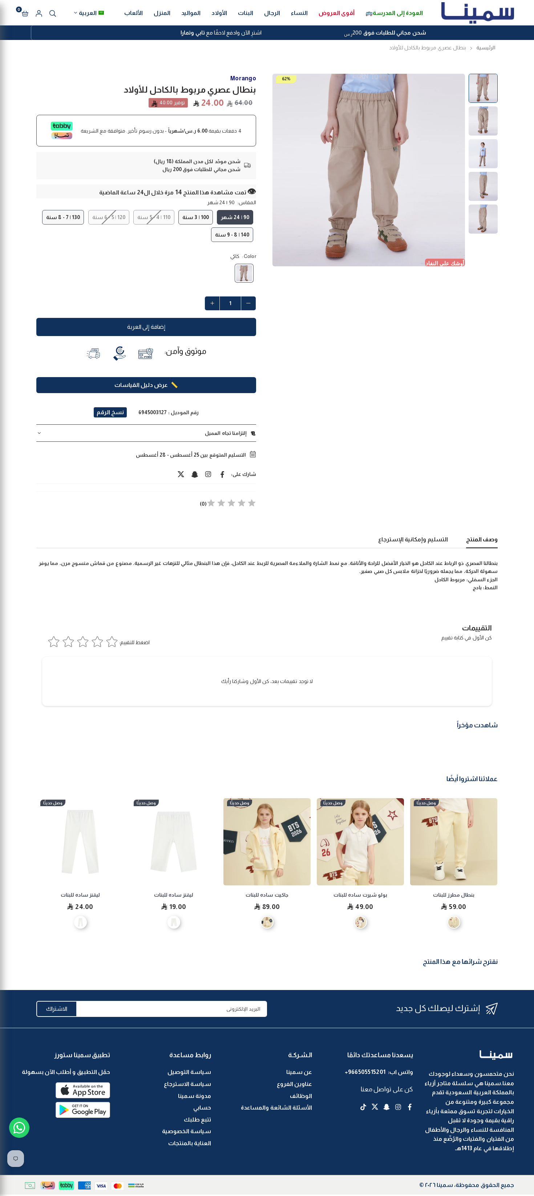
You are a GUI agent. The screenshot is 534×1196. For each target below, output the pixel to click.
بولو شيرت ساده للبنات (360, 895)
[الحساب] (39, 12)
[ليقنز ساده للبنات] (173, 841)
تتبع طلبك (197, 1119)
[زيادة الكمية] (212, 303)
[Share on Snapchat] (195, 474)
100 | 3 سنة (195, 217)
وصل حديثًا (426, 803)
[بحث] (53, 12)
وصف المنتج (482, 539)
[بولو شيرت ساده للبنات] (360, 841)
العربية (88, 13)
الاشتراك (56, 1009)
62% (286, 78)
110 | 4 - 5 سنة (153, 217)
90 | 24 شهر (235, 217)
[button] (25, 12)
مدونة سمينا (194, 1096)
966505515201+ (365, 1072)
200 (385, 33)
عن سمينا (299, 1072)
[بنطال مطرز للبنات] (453, 841)
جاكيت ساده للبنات (267, 895)
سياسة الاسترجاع (187, 1084)
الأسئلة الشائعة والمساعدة (276, 1107)
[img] (231, 504)
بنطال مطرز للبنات (454, 895)
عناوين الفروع (294, 1084)
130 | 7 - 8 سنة (63, 217)
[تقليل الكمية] (248, 303)
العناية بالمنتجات (189, 1143)
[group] (368, 170)
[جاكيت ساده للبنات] (267, 841)
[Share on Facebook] (222, 474)
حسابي (202, 1107)
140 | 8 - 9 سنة (232, 235)
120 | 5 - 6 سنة (108, 217)
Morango (243, 78)
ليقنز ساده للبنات (174, 895)
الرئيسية (485, 47)
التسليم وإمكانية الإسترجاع (413, 539)
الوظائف (301, 1096)
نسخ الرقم (110, 412)
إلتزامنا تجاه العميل (226, 433)
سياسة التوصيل (189, 1072)
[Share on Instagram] (208, 474)
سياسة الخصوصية (186, 1131)
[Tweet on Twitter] (181, 474)
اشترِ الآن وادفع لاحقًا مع (221, 32)
